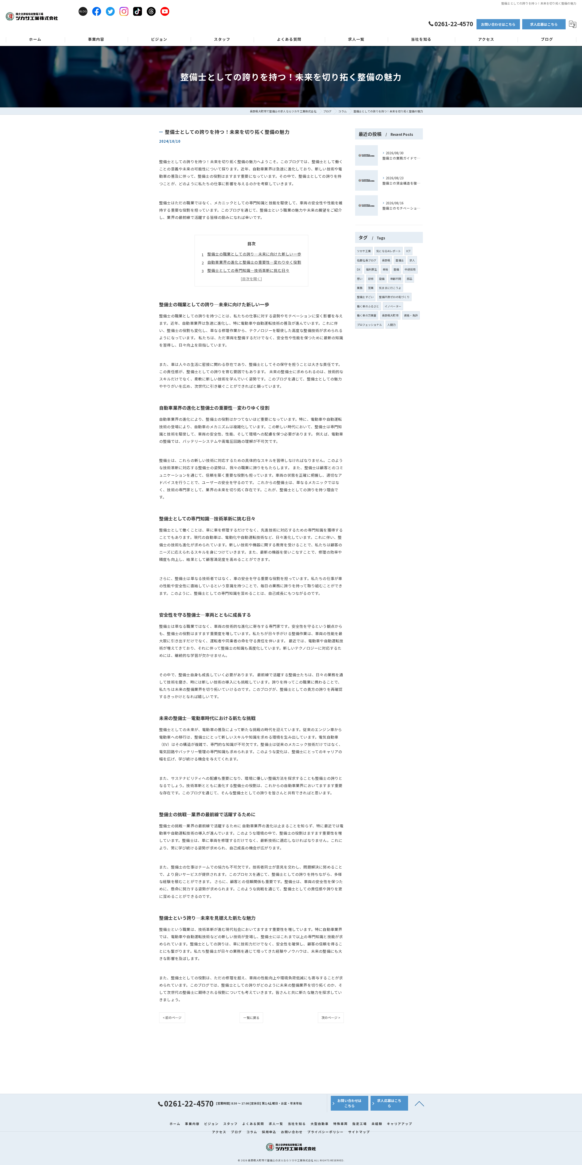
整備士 (400, 260)
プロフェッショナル (369, 325)
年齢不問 (395, 279)
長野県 (386, 260)
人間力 (391, 325)
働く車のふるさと (368, 306)
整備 (396, 269)
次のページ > (330, 1017)
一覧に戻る (251, 1017)
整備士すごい (365, 297)
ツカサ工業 (364, 251)
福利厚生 (371, 269)
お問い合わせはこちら (498, 24)
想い (359, 279)
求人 (412, 260)
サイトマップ (359, 1132)
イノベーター (393, 306)
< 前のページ (172, 1017)
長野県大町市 (390, 315)
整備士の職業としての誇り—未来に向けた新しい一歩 (254, 254)
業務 (359, 288)
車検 (385, 269)
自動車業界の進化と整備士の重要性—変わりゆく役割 (254, 262)
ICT (408, 251)
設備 (381, 279)
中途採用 (410, 269)
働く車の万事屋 (366, 315)
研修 (371, 279)
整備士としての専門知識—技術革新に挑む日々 (248, 270)
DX (358, 269)
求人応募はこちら (544, 24)
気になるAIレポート (388, 251)
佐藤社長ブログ (366, 260)
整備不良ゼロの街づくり (394, 297)
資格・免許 (411, 315)
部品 (409, 279)
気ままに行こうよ (390, 288)
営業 (371, 288)
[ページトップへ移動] (419, 1103)
